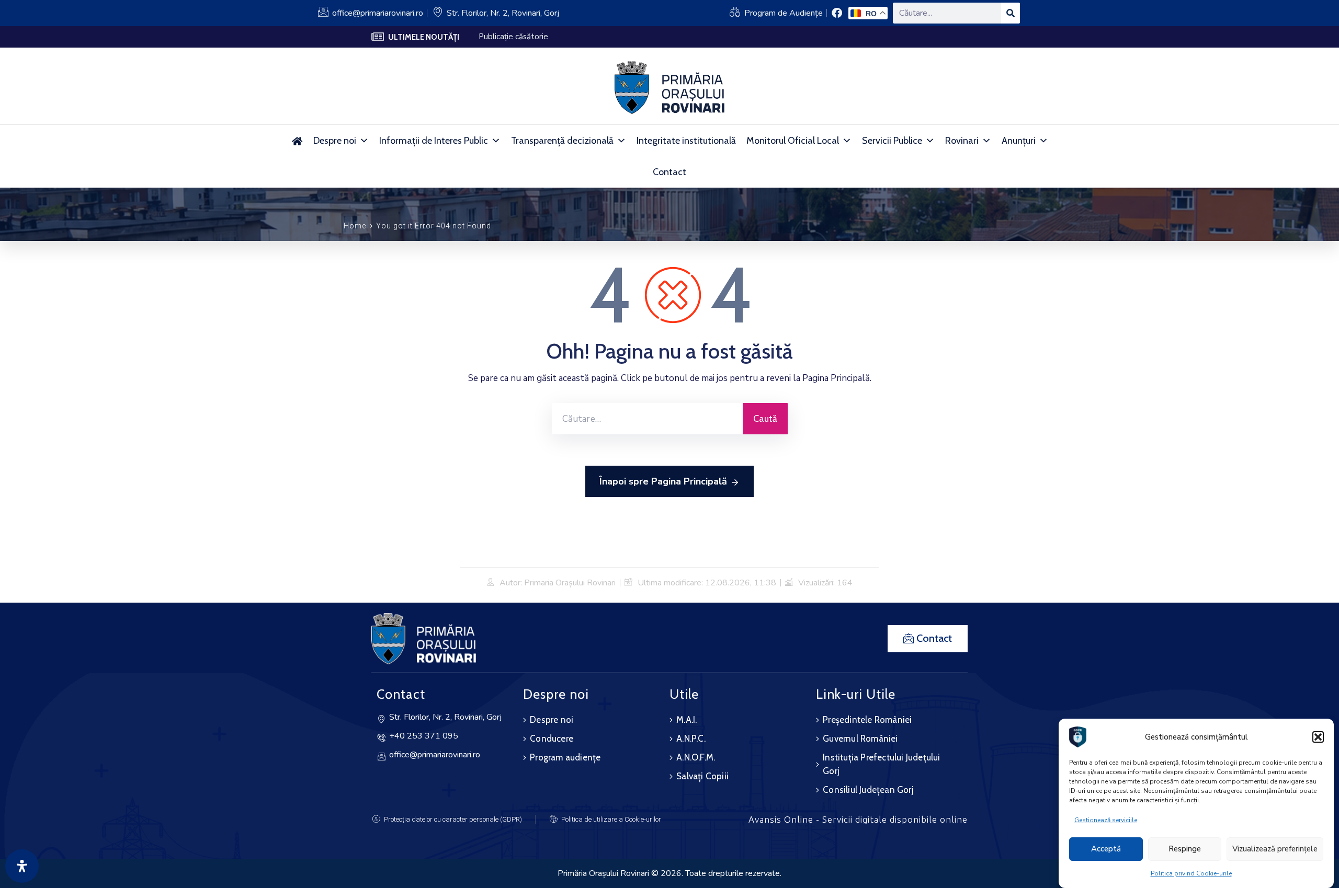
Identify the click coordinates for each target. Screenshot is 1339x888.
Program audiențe (565, 757)
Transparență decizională (562, 140)
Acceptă (1106, 849)
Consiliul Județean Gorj (868, 790)
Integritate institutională (686, 140)
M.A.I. (686, 719)
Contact (669, 172)
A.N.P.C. (691, 738)
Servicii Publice (892, 140)
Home (355, 226)
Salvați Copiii (702, 776)
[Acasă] (297, 140)
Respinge (1184, 849)
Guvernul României (860, 738)
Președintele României (867, 719)
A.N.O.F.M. (695, 757)
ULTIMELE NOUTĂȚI (423, 37)
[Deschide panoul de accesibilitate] (22, 866)
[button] (1318, 737)
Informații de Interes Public (433, 140)
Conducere (551, 738)
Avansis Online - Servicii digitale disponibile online (858, 819)
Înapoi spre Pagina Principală (663, 481)
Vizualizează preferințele (1275, 849)
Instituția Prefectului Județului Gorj (881, 764)
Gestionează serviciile (1105, 820)
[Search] (1010, 13)
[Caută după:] (647, 418)
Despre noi (334, 140)
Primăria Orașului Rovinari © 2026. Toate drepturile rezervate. (669, 873)
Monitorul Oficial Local (792, 140)
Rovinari (962, 140)
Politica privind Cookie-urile (1191, 873)
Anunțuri (1019, 140)
